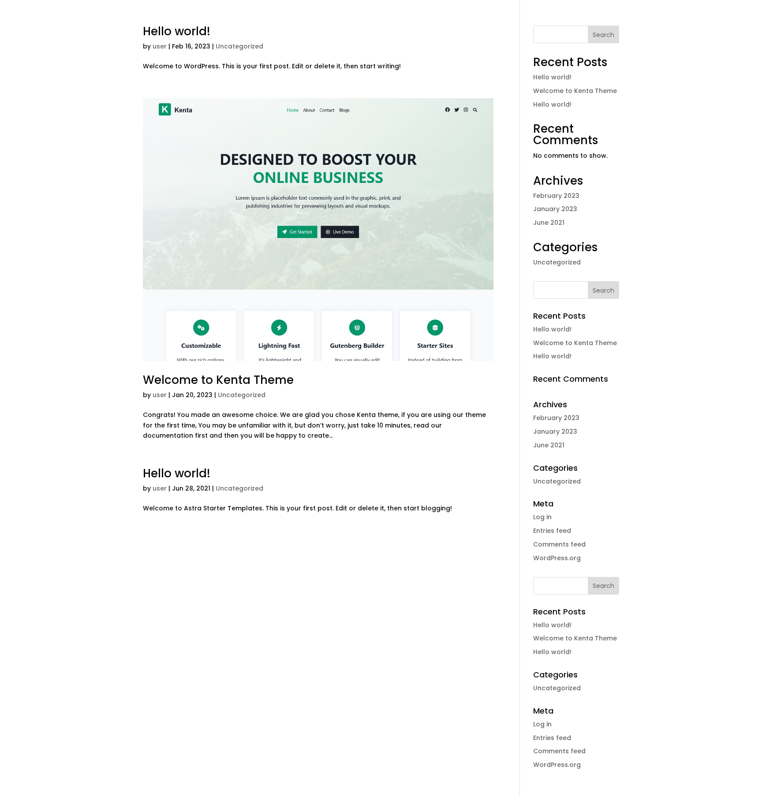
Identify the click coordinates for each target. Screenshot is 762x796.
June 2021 (548, 222)
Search (603, 34)
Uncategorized (239, 46)
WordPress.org (557, 558)
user (160, 46)
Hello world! (176, 31)
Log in (542, 517)
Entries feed (552, 530)
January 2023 (555, 209)
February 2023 (556, 195)
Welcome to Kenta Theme (218, 380)
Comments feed (559, 544)
